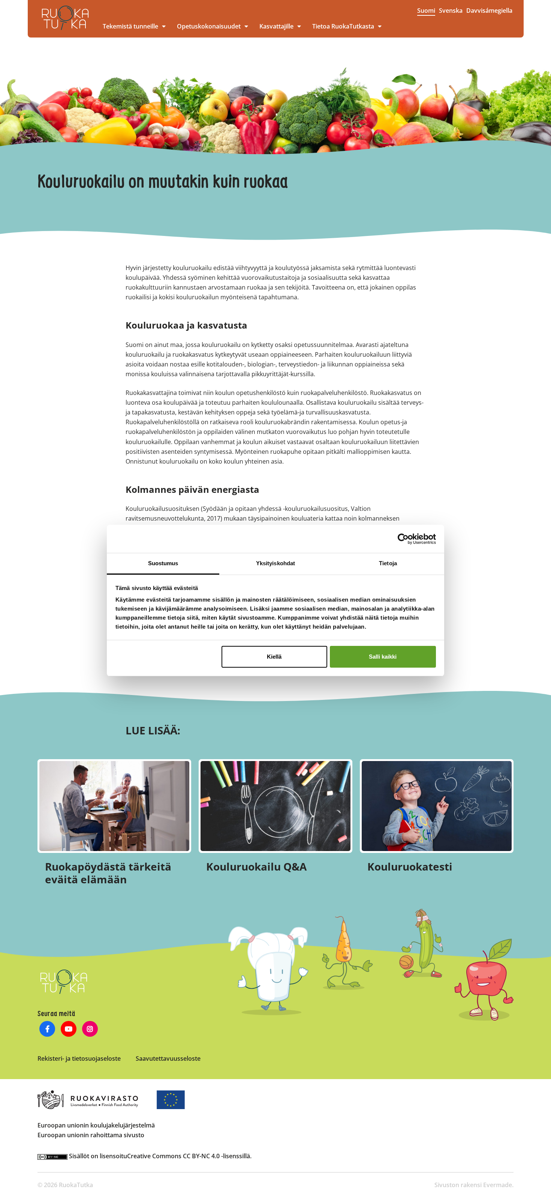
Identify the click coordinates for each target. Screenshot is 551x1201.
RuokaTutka (65, 18)
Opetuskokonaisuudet (209, 26)
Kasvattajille (276, 26)
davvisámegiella (489, 10)
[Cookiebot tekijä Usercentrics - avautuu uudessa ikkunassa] (403, 539)
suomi (426, 10)
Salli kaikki (383, 656)
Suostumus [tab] (163, 563)
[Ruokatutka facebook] (47, 1030)
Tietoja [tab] (388, 563)
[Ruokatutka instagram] (90, 1030)
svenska (451, 10)
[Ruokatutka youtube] (69, 1030)
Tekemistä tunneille (130, 26)
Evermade (497, 1185)
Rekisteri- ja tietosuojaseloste (79, 1058)
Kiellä (274, 656)
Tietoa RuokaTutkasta (343, 26)
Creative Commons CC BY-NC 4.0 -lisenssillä (188, 1156)
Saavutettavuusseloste (168, 1058)
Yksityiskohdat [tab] (275, 563)
